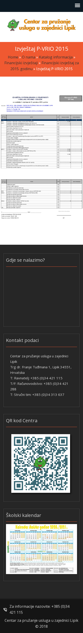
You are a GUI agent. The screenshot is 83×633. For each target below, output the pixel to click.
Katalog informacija (56, 57)
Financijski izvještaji (21, 62)
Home (13, 57)
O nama (28, 57)
